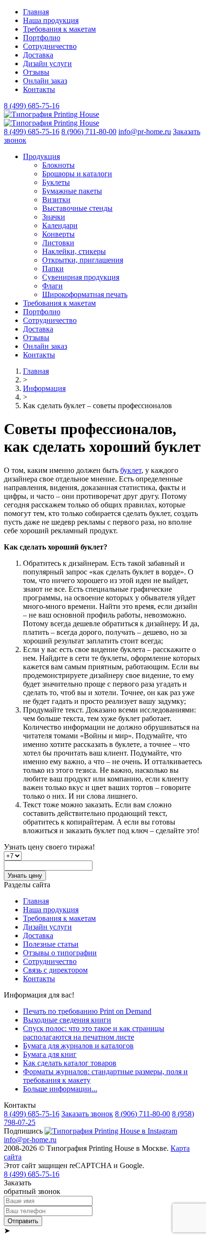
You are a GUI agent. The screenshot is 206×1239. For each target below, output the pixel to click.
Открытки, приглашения (82, 260)
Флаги (52, 286)
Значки (53, 217)
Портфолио (41, 38)
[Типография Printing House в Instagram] (111, 1131)
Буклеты (56, 182)
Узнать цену (25, 875)
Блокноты (58, 165)
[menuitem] (112, 12)
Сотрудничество (50, 46)
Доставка (38, 55)
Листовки (58, 243)
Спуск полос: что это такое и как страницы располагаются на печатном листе (93, 1032)
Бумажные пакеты (72, 191)
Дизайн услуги (47, 63)
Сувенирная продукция (80, 277)
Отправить (23, 1221)
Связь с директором (55, 970)
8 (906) (88, 131)
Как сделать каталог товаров (69, 1063)
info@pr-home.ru (144, 131)
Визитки (56, 199)
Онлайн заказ (45, 81)
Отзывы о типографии (60, 953)
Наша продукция (51, 20)
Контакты (39, 89)
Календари (60, 225)
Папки (53, 268)
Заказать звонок (87, 1114)
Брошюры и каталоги (77, 174)
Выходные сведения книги (67, 1020)
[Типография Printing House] (51, 114)
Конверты (58, 234)
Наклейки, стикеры (74, 251)
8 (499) (31, 106)
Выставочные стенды (77, 208)
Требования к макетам (59, 29)
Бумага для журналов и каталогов (78, 1046)
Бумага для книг (50, 1054)
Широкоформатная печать (84, 294)
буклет (130, 470)
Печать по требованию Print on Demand (87, 1011)
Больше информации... (60, 1089)
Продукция (41, 156)
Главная (36, 12)
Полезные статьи (51, 944)
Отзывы (36, 72)
